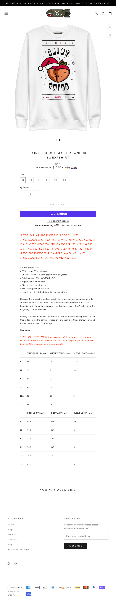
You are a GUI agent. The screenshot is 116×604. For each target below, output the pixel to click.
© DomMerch (15, 587)
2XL (56, 180)
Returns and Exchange (18, 549)
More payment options (58, 220)
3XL (65, 180)
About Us (12, 534)
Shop (10, 529)
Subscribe (75, 546)
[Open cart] (110, 13)
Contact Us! (13, 539)
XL (46, 180)
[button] (58, 167)
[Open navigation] (6, 13)
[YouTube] (15, 563)
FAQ (10, 544)
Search (11, 524)
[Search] (103, 13)
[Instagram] (9, 563)
